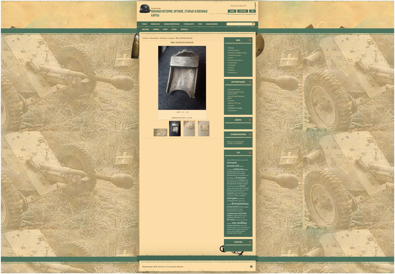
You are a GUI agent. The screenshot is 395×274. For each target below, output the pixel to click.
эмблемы (242, 171)
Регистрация (242, 11)
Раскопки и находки (167, 38)
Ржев (228, 192)
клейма (240, 173)
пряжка (229, 182)
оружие (242, 213)
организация (230, 169)
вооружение (232, 206)
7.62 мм (238, 227)
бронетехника (243, 229)
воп (228, 178)
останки (243, 217)
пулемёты (233, 231)
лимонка (229, 204)
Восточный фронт (241, 175)
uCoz (168, 267)
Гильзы (246, 182)
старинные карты (237, 190)
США (238, 229)
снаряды (246, 207)
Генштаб (241, 209)
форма (228, 180)
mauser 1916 (244, 193)
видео (244, 190)
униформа (236, 215)
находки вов (231, 171)
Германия (242, 231)
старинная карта (231, 186)
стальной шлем (232, 200)
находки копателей (233, 164)
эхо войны (239, 223)
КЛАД (233, 173)
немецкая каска (232, 217)
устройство (242, 192)
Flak (239, 193)
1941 (247, 190)
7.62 (237, 173)
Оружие (231, 105)
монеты (241, 207)
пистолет (247, 227)
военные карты (232, 233)
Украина (236, 193)
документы (237, 219)
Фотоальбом (154, 38)
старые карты (231, 188)
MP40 (232, 160)
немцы (231, 192)
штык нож (243, 160)
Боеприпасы (240, 203)
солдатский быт (241, 182)
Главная (232, 11)
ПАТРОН (240, 233)
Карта (243, 173)
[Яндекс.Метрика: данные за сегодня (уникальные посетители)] (176, 267)
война (246, 180)
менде (236, 186)
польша (242, 227)
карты (246, 183)
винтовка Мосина (234, 209)
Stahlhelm (230, 193)
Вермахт (230, 215)
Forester (190, 118)
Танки (235, 229)
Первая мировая (243, 215)
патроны (239, 169)
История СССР (243, 225)
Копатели (233, 182)
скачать (242, 186)
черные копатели (233, 225)
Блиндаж (240, 177)
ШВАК (243, 195)
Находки (231, 100)
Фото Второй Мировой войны (236, 97)
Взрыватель (232, 178)
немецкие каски (241, 200)
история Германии (231, 227)
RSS (245, 5)
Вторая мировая (239, 210)
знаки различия (234, 180)
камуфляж (229, 173)
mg (241, 195)
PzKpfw (229, 160)
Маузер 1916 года (234, 103)
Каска (239, 217)
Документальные (234, 89)
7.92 (235, 195)
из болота (236, 192)
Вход (252, 11)
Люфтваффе (241, 180)
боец (247, 175)
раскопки (238, 171)
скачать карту (238, 188)
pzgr (228, 209)
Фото (235, 175)
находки (232, 198)
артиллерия (230, 229)
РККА (238, 231)
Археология (240, 198)
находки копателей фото (235, 183)
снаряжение (232, 213)
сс (246, 178)
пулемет (229, 231)
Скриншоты (232, 110)
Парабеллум (237, 160)
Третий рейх (230, 195)
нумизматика (231, 211)
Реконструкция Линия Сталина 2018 (235, 93)
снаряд (241, 166)
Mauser (238, 195)
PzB (247, 160)
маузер (246, 169)
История (230, 219)
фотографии (230, 175)
